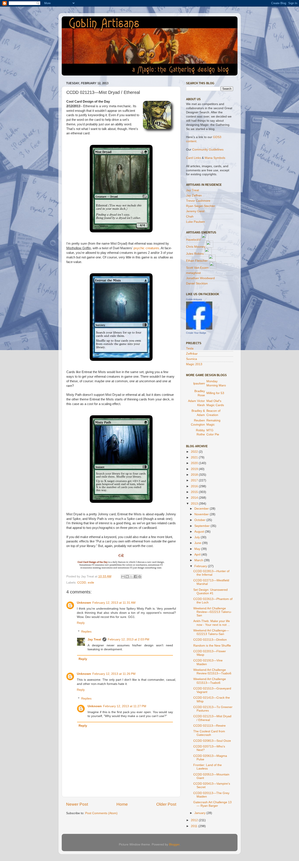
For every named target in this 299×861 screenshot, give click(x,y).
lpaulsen (199, 383)
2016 (195, 486)
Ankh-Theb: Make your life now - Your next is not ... (211, 622)
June (198, 543)
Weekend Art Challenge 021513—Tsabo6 (209, 680)
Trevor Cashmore (198, 200)
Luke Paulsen (195, 221)
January (200, 813)
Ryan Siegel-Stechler (200, 206)
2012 (195, 820)
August (199, 531)
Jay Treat (94, 639)
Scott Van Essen (197, 267)
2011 (194, 826)
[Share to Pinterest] (139, 576)
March (199, 560)
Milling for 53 (215, 393)
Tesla (189, 348)
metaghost (193, 273)
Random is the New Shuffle (212, 645)
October (200, 520)
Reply (81, 622)
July (197, 537)
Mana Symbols (215, 158)
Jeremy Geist (195, 211)
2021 (195, 457)
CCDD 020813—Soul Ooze (212, 740)
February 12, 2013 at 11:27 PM (124, 706)
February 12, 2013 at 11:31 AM (113, 602)
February (201, 566)
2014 (195, 497)
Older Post (166, 804)
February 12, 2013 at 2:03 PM (128, 639)
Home (122, 804)
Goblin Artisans (194, 299)
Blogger (174, 844)
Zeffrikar (192, 353)
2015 (195, 492)
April (197, 554)
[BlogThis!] (127, 576)
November (202, 514)
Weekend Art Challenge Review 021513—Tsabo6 (212, 671)
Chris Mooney (195, 246)
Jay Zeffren (194, 195)
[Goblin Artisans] (199, 328)
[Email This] (123, 576)
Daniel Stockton (197, 283)
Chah (189, 216)
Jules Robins (195, 253)
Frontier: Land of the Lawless (207, 766)
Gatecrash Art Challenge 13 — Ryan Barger (212, 804)
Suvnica (191, 359)
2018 (195, 474)
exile (91, 582)
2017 (195, 480)
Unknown (84, 602)
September (202, 526)
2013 (195, 503)
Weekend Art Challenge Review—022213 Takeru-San (212, 612)
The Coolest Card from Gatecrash (209, 733)
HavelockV (193, 239)
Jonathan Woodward (200, 278)
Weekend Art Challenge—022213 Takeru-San (211, 632)
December (202, 508)
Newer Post (77, 804)
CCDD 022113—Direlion (210, 639)
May (197, 549)
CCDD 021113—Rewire (209, 725)
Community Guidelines (207, 149)
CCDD (81, 582)
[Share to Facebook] (135, 576)
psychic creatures (146, 248)
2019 (195, 469)
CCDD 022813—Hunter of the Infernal (211, 573)
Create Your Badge (196, 332)
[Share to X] (131, 576)
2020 (195, 463)
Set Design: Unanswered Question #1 (210, 591)
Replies (86, 631)
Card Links (193, 158)
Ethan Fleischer (197, 260)
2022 (195, 451)
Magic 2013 (194, 364)
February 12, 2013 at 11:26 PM (113, 673)
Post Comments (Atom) (101, 813)
